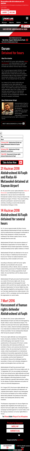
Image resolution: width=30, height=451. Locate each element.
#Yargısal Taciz (17, 417)
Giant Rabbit (20, 440)
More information (5, 9)
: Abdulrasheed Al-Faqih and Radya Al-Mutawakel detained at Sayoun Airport (11, 144)
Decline (12, 12)
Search (25, 22)
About (2, 139)
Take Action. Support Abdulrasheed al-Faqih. (14, 40)
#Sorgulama (24, 417)
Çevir (27, 26)
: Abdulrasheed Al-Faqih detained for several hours (10, 150)
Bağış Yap (11, 22)
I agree (4, 12)
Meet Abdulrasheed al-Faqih (12, 123)
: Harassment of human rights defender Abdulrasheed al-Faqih (10, 155)
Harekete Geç (15, 431)
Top (1, 136)
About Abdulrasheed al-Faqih (15, 38)
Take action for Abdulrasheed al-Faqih (10, 42)
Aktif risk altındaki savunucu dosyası (22, 446)
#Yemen (6, 417)
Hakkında (18, 22)
